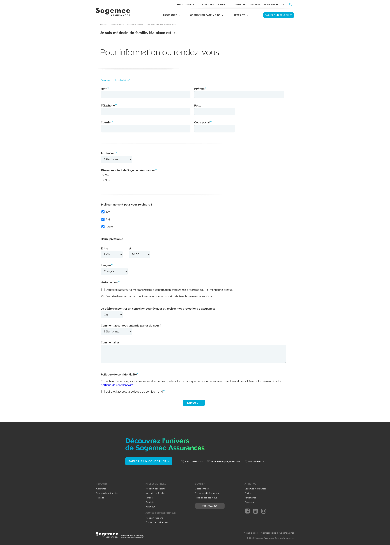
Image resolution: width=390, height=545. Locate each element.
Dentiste (149, 502)
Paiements (255, 4)
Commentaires (286, 533)
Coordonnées (202, 489)
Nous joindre (271, 4)
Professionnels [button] (185, 4)
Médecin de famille (135, 24)
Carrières (249, 502)
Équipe (248, 493)
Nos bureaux (255, 461)
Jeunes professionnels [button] (214, 4)
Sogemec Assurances (255, 489)
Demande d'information (207, 493)
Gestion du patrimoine (107, 493)
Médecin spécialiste (155, 489)
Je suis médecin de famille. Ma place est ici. (138, 33)
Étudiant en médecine (156, 522)
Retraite (100, 498)
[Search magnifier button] (290, 4)
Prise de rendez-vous (206, 498)
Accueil (103, 24)
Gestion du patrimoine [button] (205, 15)
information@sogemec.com (225, 461)
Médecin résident (154, 518)
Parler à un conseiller (278, 15)
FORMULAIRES (210, 506)
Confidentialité (268, 533)
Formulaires (240, 4)
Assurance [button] (170, 15)
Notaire (149, 498)
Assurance (101, 489)
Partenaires (250, 498)
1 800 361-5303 (194, 461)
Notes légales (251, 533)
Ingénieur (150, 507)
